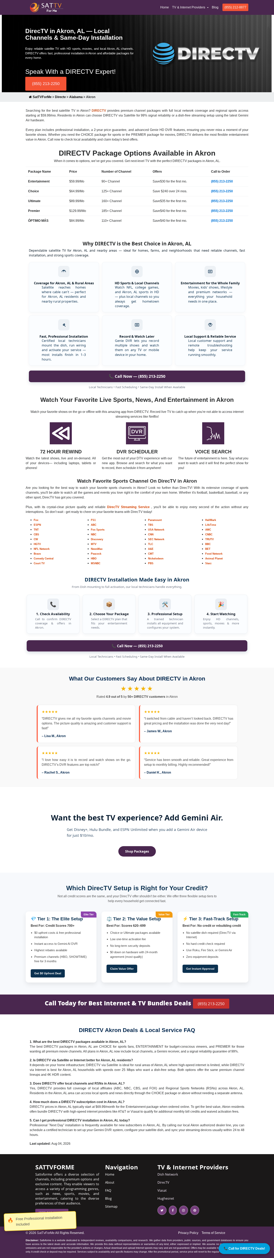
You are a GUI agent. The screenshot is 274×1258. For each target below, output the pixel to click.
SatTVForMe (42, 97)
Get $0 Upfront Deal (47, 973)
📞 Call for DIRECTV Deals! (244, 1248)
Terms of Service (213, 1233)
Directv (60, 97)
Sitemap (111, 1206)
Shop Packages (137, 851)
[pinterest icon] (194, 1210)
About (109, 1182)
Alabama (76, 97)
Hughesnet (165, 1198)
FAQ (108, 1190)
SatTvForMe (46, 1233)
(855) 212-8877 (235, 7)
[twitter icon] (161, 1210)
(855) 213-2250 (46, 83)
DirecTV (163, 1182)
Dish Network (167, 1174)
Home (165, 7)
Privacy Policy (188, 1233)
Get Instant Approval (200, 968)
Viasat (162, 1190)
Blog (215, 7)
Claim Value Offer (122, 968)
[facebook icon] (172, 1210)
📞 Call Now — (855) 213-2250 (137, 376)
